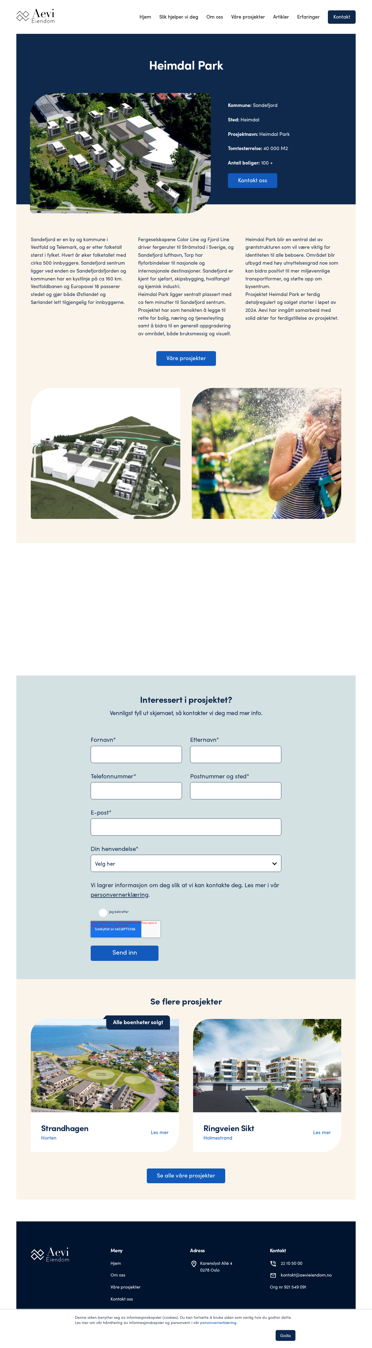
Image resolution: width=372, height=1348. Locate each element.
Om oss (118, 1275)
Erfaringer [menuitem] (308, 16)
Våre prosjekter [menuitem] (248, 16)
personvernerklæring (218, 1322)
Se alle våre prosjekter (186, 1175)
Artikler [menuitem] (281, 16)
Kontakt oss (252, 180)
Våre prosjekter (186, 358)
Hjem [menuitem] (145, 16)
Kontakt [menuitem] (341, 16)
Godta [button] (285, 1335)
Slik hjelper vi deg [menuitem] (178, 16)
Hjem (116, 1263)
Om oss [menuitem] (214, 16)
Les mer (160, 1132)
